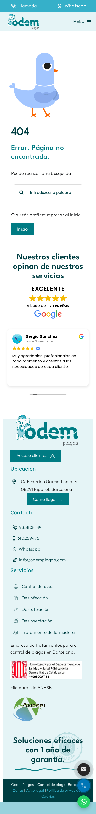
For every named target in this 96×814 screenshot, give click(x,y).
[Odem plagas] (24, 14)
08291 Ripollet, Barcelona (46, 489)
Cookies (48, 796)
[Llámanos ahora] (83, 785)
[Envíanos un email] (83, 769)
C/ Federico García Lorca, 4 (49, 481)
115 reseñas (58, 305)
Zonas (18, 790)
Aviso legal (35, 790)
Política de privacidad (65, 790)
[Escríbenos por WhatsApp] (83, 801)
